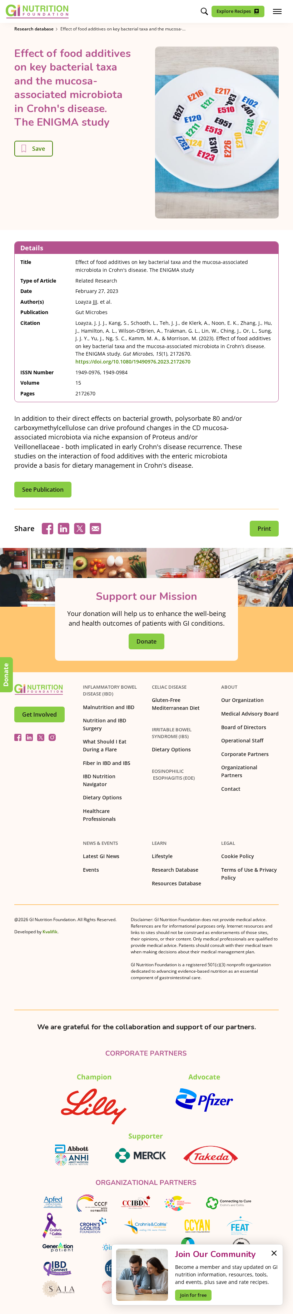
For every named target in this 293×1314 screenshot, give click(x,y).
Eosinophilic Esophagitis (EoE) (173, 774)
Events (91, 869)
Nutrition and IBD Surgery (104, 724)
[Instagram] (52, 737)
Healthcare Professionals (99, 815)
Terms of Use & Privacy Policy (249, 873)
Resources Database (176, 883)
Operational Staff (242, 740)
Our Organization (242, 700)
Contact (230, 788)
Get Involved (39, 714)
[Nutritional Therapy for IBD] (38, 689)
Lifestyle (162, 856)
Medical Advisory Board (250, 713)
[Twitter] (40, 737)
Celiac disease (169, 687)
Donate (5, 675)
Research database (34, 29)
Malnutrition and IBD (108, 707)
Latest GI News (101, 856)
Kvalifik (50, 932)
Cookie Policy (237, 856)
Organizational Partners (239, 771)
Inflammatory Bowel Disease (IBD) (111, 690)
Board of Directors (243, 727)
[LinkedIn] (29, 737)
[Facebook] (17, 737)
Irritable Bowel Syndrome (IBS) (172, 733)
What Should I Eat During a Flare (104, 745)
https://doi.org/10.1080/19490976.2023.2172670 (132, 361)
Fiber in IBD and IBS (106, 763)
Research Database (175, 869)
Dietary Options (102, 797)
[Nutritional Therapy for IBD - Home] (37, 11)
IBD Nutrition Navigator (99, 780)
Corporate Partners (245, 754)
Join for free (193, 1295)
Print (264, 529)
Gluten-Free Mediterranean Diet (176, 704)
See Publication (43, 490)
